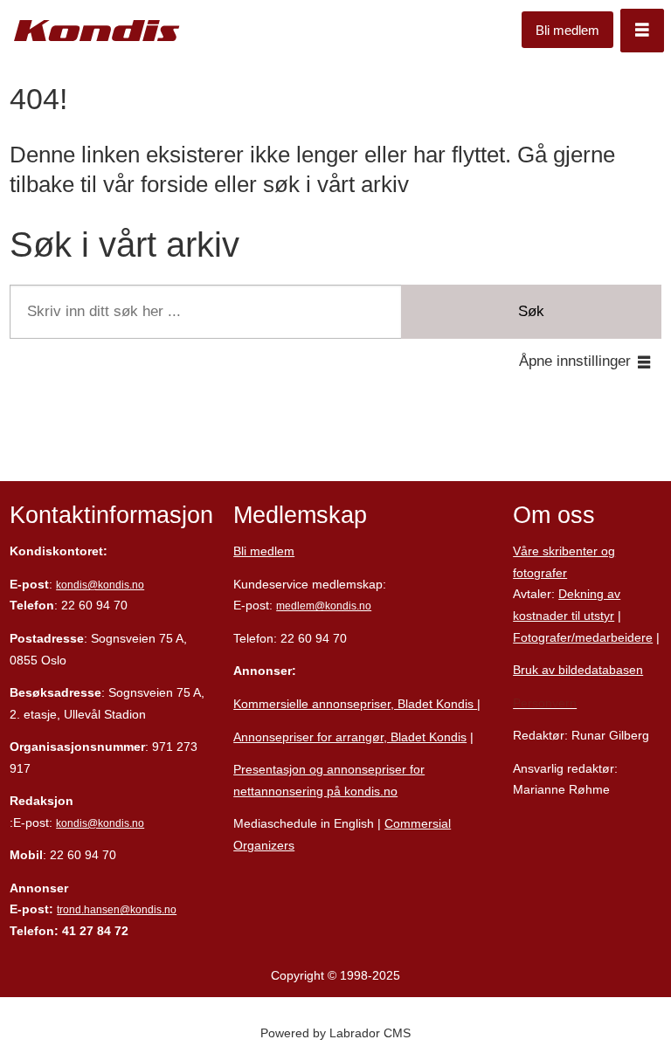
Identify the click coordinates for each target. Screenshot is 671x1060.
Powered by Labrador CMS (335, 1033)
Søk (531, 311)
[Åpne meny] (642, 30)
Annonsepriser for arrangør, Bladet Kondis (350, 737)
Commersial (417, 823)
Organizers (263, 845)
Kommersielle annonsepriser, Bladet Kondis (355, 704)
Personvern (545, 703)
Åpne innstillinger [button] (575, 361)
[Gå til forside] (97, 31)
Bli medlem (567, 30)
